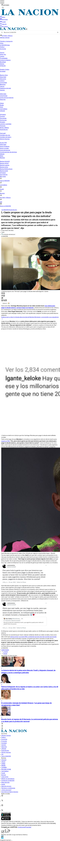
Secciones (5, 19)
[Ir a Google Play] (6, 816)
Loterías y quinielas (5, 124)
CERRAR (2, 1)
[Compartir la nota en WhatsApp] (4, 296)
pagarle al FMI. (5, 441)
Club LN (4, 24)
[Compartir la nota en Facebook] (2, 300)
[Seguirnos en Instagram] (2, 806)
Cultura (2, 81)
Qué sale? (3, 133)
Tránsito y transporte (6, 41)
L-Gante (5, 652)
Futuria (2, 52)
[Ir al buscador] (2, 7)
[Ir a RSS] (2, 810)
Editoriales (3, 94)
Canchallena (3, 109)
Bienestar (3, 84)
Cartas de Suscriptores (6, 97)
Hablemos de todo (5, 88)
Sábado (2, 154)
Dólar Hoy (3, 54)
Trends (5, 653)
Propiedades (4, 58)
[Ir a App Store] (6, 820)
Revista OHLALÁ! (5, 161)
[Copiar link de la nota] (2, 298)
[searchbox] (29, 32)
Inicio (3, 17)
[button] (30, 117)
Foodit (4, 22)
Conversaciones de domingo (8, 152)
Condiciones (21, 827)
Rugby (2, 105)
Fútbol (2, 103)
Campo (2, 56)
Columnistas (3, 96)
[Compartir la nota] (2, 296)
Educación (3, 79)
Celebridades (5, 650)
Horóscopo (3, 120)
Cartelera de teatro (5, 137)
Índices (2, 64)
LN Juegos (3, 114)
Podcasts (2, 126)
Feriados (2, 122)
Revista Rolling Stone (6, 169)
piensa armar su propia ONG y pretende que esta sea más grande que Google (33, 637)
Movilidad (3, 62)
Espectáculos (13, 210)
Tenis (1, 107)
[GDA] (5, 833)
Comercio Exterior (5, 60)
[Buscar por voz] (57, 32)
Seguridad (3, 77)
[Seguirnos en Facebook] (2, 796)
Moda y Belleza (4, 128)
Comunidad (3, 82)
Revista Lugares (4, 165)
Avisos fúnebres (4, 146)
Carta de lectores (5, 150)
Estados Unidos (4, 69)
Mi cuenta (5, 26)
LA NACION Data (5, 45)
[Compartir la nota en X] (4, 300)
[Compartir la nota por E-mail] (6, 300)
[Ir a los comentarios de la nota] (4, 293)
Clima (1, 43)
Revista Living (4, 167)
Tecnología (3, 118)
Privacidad (28, 827)
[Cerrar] (27, 29)
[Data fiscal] (2, 838)
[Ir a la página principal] (30, 15)
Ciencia (2, 86)
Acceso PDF (3, 143)
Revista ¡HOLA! (4, 163)
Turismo (2, 116)
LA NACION (5, 210)
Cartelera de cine (5, 135)
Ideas (1, 156)
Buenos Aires (4, 75)
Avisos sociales (4, 148)
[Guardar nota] (2, 293)
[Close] (2, 724)
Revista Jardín (4, 171)
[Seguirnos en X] (2, 801)
